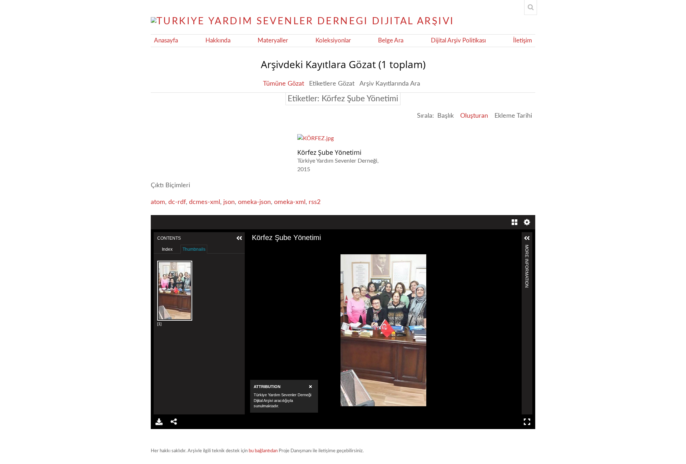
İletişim (522, 41)
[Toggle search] (530, 7)
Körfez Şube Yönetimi (329, 152)
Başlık (445, 116)
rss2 (314, 202)
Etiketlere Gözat (331, 84)
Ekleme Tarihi (513, 116)
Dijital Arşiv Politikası (458, 41)
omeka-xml (289, 202)
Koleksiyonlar (333, 41)
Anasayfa (166, 41)
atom (158, 202)
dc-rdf (177, 202)
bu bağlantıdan (263, 451)
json (229, 202)
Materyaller (273, 41)
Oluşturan (474, 116)
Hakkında (217, 41)
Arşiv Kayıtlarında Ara (389, 84)
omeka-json (254, 202)
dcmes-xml (204, 202)
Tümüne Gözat (283, 84)
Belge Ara (390, 41)
